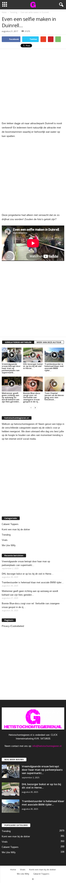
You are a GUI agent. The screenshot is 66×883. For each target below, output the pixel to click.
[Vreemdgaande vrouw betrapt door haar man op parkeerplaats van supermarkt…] (11, 355)
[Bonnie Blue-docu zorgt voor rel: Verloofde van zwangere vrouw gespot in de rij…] (33, 384)
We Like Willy (9, 545)
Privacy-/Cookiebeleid (13, 626)
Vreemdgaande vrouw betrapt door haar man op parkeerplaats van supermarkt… (11, 368)
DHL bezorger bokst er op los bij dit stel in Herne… (33, 366)
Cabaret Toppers (10, 524)
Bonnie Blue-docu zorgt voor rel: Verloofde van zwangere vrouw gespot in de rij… (31, 397)
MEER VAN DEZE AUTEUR (49, 342)
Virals (5, 540)
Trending (6, 534)
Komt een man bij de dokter (16, 529)
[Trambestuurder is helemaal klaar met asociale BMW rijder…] (54, 355)
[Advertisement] (33, 84)
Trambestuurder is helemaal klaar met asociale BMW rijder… (54, 367)
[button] (60, 5)
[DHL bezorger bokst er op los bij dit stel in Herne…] (33, 355)
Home (13, 869)
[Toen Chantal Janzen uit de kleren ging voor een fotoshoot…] (54, 384)
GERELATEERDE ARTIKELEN (18, 342)
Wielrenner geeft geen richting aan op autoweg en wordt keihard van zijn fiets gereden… (11, 397)
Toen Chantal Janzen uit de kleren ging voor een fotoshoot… (54, 396)
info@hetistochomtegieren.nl (46, 746)
